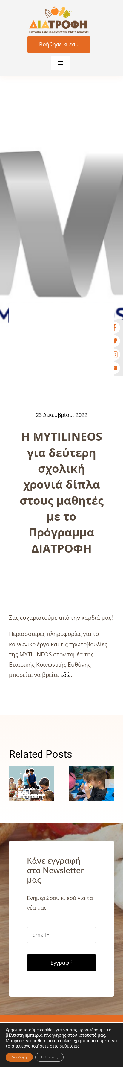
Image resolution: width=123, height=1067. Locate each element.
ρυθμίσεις (69, 1046)
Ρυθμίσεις (49, 1057)
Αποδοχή (19, 1057)
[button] (13, 783)
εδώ (65, 675)
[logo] (59, 9)
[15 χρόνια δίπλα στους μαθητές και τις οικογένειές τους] (31, 783)
